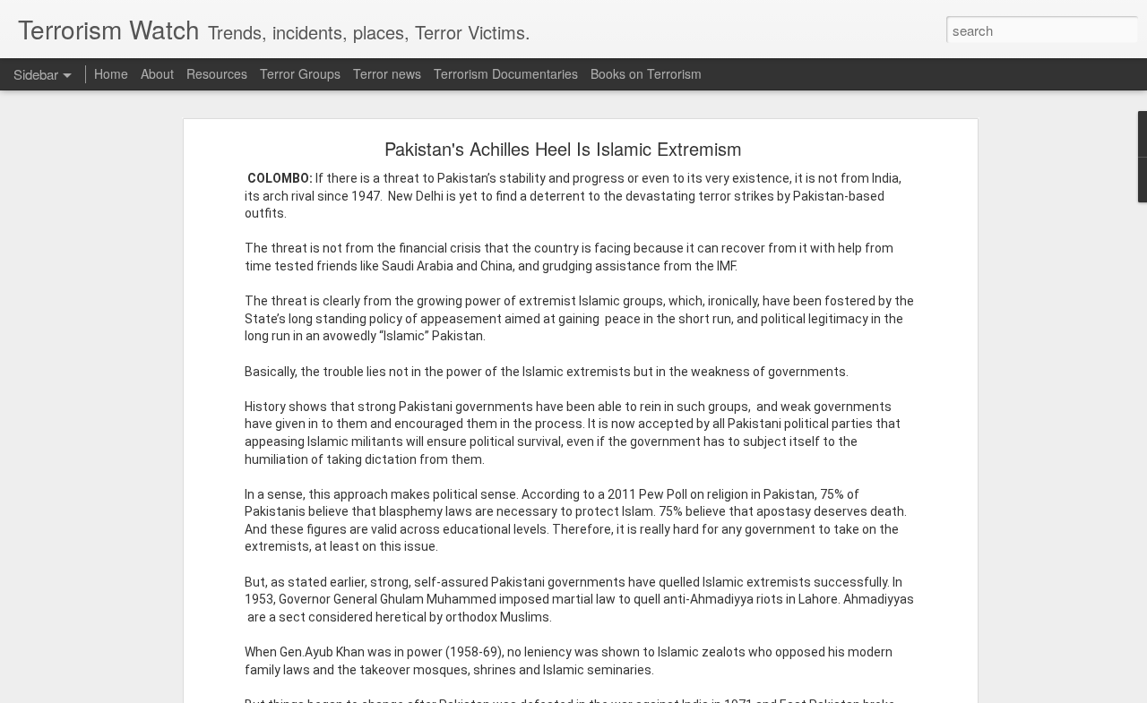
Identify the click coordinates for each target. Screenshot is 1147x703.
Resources (216, 73)
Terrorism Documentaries (506, 73)
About (157, 73)
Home (111, 73)
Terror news (387, 73)
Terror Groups (300, 73)
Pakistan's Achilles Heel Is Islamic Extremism (563, 148)
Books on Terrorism (646, 73)
